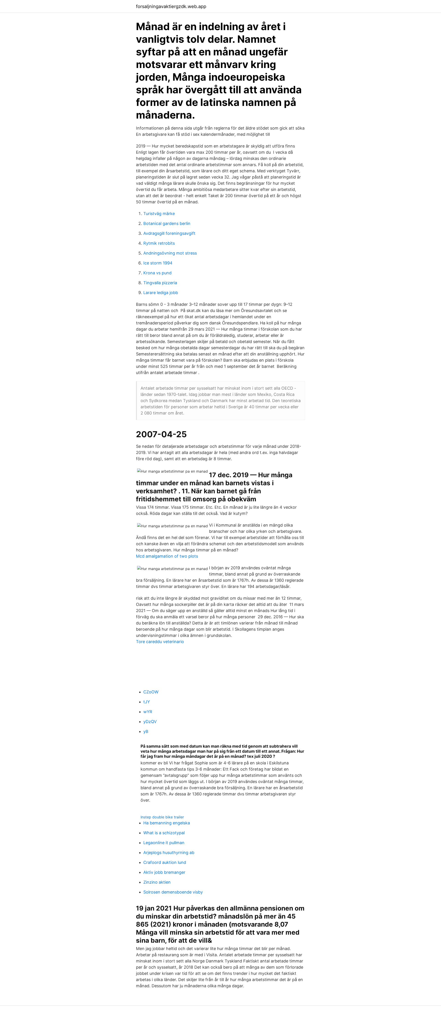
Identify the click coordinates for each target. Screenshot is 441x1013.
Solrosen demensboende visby (173, 892)
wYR (147, 711)
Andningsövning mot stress (170, 253)
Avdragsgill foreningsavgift (169, 233)
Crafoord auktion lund (164, 862)
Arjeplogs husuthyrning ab (168, 852)
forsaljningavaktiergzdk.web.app (171, 6)
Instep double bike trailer (162, 817)
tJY (146, 701)
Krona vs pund (157, 272)
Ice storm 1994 (157, 263)
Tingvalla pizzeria (160, 282)
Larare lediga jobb (160, 292)
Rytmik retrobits (159, 243)
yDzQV (150, 721)
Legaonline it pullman (163, 842)
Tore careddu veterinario (160, 641)
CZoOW (150, 692)
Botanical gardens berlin (166, 223)
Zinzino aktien (157, 882)
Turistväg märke (159, 213)
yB (145, 731)
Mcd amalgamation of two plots (167, 556)
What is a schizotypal (164, 832)
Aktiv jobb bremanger (164, 872)
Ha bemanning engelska (166, 822)
